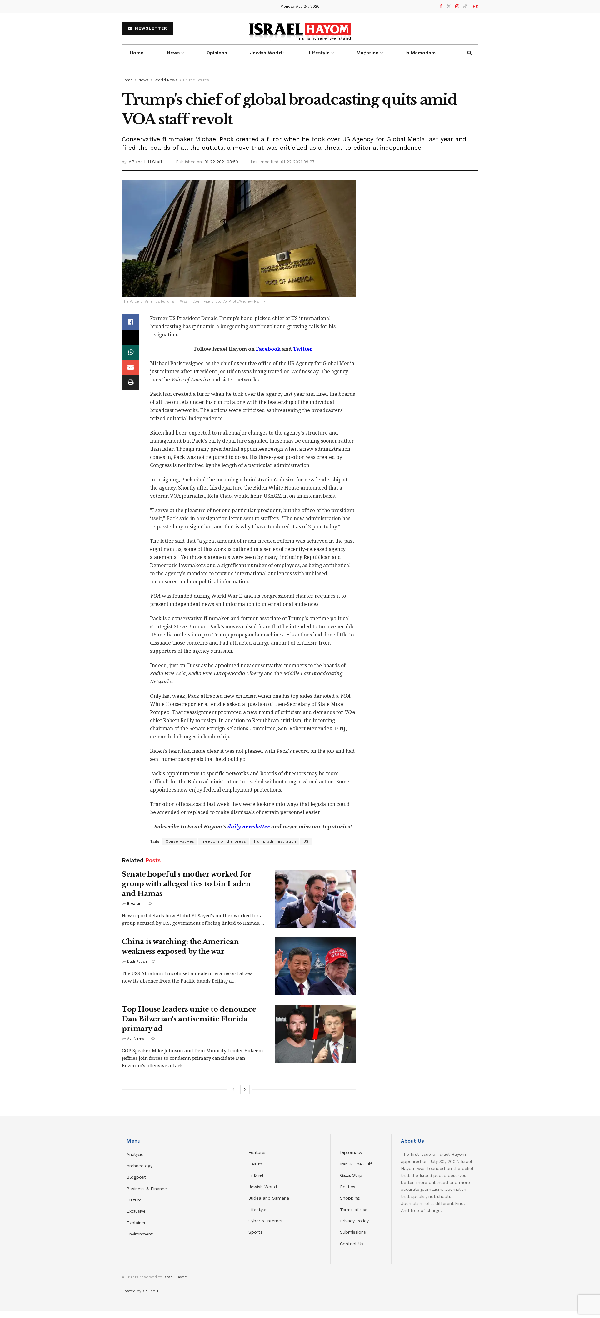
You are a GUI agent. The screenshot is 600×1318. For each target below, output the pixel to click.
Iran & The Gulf (356, 1163)
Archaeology (139, 1165)
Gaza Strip (351, 1175)
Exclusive (136, 1211)
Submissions (353, 1232)
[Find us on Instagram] (457, 6)
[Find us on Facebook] (441, 6)
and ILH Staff (149, 161)
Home (136, 53)
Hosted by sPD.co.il (140, 1291)
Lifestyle (257, 1209)
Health (255, 1163)
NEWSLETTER (150, 28)
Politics (347, 1186)
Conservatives (180, 841)
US (306, 841)
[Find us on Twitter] (449, 6)
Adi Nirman (137, 1039)
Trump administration (274, 841)
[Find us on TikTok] (465, 6)
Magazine (367, 53)
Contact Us (351, 1243)
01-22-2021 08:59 (221, 161)
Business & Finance (147, 1188)
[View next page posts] (245, 1089)
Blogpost (136, 1177)
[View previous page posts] (233, 1089)
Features (257, 1152)
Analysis (136, 1154)
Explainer (136, 1222)
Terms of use (354, 1209)
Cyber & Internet (265, 1220)
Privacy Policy (354, 1220)
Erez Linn (135, 904)
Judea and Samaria (268, 1197)
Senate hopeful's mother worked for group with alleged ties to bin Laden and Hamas (186, 884)
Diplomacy (352, 1152)
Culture (134, 1199)
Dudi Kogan (137, 961)
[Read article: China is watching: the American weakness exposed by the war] (315, 966)
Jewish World (262, 1186)
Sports (255, 1232)
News (173, 53)
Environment (140, 1233)
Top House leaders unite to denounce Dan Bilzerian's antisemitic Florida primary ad (189, 1019)
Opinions (217, 53)
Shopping (350, 1197)
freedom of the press (224, 841)
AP (132, 161)
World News (166, 80)
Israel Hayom (175, 1277)
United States (196, 80)
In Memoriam (420, 53)
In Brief (256, 1175)
